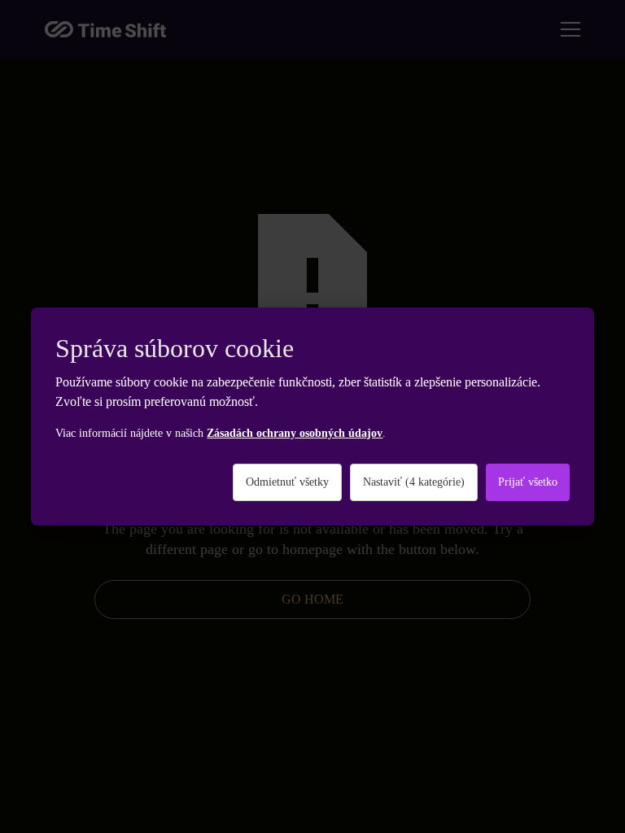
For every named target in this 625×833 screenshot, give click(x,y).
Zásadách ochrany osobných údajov (294, 433)
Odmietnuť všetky (287, 482)
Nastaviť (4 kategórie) (414, 482)
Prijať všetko (527, 482)
